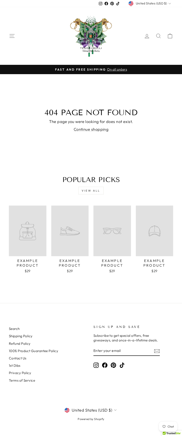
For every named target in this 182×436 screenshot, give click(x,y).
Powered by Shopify (91, 419)
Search (14, 329)
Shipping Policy (21, 336)
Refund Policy (20, 343)
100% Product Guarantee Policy (33, 351)
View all (91, 190)
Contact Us (17, 358)
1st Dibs (14, 365)
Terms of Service (22, 380)
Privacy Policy (20, 373)
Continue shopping (91, 129)
